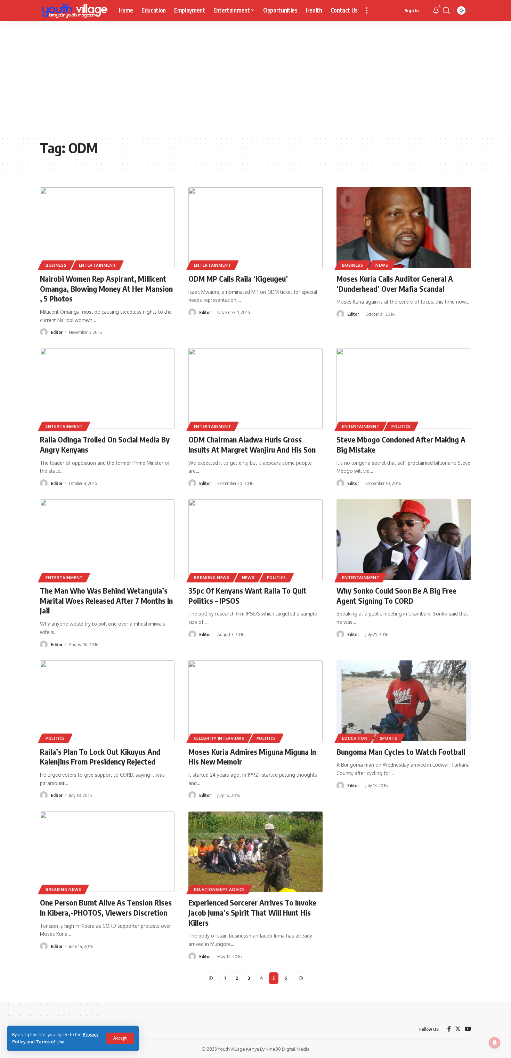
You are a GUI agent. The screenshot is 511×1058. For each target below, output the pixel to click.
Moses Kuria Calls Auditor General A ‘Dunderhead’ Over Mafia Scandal (394, 283)
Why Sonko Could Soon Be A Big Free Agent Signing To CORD (396, 595)
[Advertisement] (255, 73)
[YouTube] (468, 1029)
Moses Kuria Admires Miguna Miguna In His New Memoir (252, 757)
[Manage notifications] (494, 1042)
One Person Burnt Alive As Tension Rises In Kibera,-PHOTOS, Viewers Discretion (106, 907)
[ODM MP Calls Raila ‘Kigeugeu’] (255, 227)
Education (354, 738)
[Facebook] (449, 1029)
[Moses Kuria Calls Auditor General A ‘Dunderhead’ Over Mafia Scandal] (403, 227)
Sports (388, 738)
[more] (367, 10)
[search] (446, 10)
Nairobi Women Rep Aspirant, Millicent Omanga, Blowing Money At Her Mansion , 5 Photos (106, 288)
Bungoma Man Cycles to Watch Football (400, 752)
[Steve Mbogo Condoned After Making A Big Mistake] (403, 388)
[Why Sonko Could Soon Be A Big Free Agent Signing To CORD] (403, 539)
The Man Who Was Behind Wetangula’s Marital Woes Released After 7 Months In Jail (106, 600)
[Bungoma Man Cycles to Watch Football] (403, 700)
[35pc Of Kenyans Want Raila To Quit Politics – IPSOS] (255, 539)
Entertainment (97, 265)
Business (56, 265)
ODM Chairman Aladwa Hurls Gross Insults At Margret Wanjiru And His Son (252, 444)
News (381, 265)
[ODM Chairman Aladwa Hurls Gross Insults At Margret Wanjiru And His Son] (255, 388)
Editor (57, 332)
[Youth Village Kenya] (74, 10)
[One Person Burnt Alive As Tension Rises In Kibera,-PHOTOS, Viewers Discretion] (107, 852)
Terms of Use (50, 1041)
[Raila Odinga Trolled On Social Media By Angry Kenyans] (107, 388)
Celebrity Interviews (219, 738)
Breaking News (212, 577)
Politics (401, 426)
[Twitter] (458, 1029)
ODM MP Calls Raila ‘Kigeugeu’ (238, 278)
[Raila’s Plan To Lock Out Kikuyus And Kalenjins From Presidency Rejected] (107, 700)
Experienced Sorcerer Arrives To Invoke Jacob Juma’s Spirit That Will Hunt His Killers (252, 912)
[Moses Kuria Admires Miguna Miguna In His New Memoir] (255, 700)
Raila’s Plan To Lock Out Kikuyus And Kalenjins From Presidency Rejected (100, 757)
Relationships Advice (219, 889)
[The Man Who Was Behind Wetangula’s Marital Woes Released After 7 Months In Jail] (107, 539)
